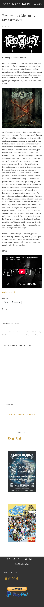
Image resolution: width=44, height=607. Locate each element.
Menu (39, 4)
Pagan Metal (11, 323)
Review (17, 323)
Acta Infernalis (16, 4)
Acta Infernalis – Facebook (22, 414)
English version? (8, 292)
